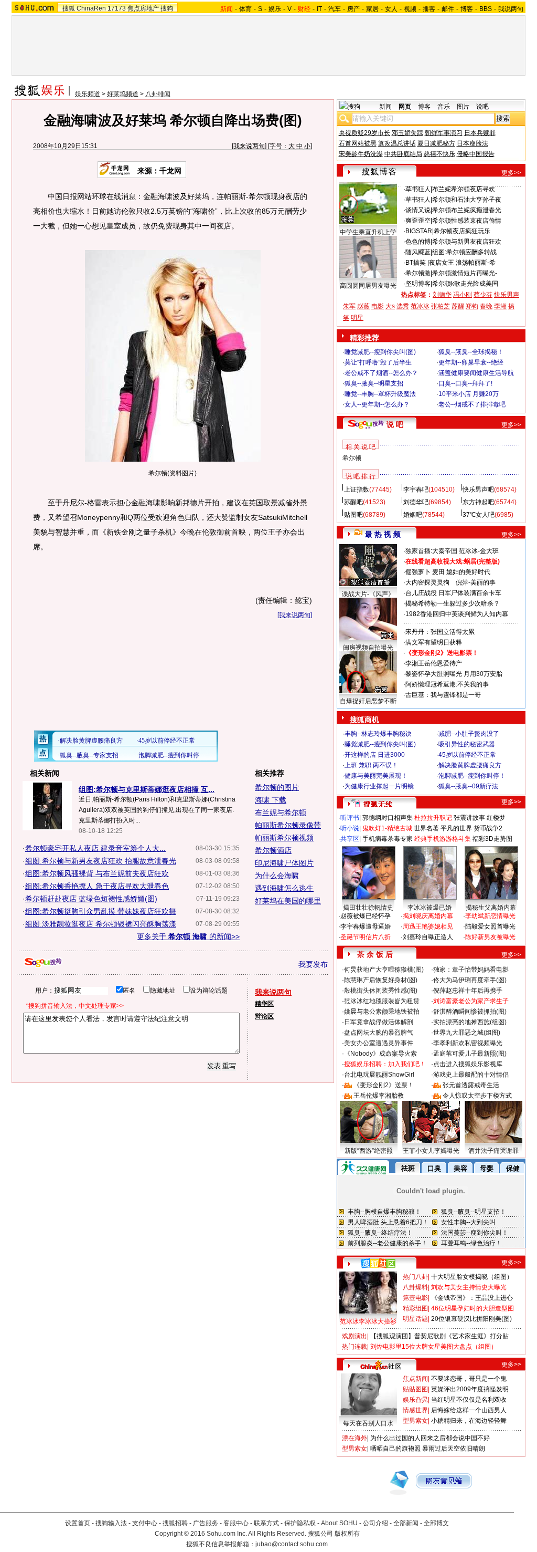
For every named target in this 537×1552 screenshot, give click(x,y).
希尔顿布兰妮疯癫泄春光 (466, 210)
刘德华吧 (415, 502)
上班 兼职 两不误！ (371, 765)
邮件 (448, 9)
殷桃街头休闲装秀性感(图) (380, 990)
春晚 (486, 306)
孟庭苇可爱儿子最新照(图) (470, 1053)
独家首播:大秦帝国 (431, 551)
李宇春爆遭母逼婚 (365, 926)
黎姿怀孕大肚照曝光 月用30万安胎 (453, 674)
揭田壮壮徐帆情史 (368, 907)
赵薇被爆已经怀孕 (365, 916)
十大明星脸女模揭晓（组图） (472, 1276)
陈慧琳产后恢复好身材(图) (380, 980)
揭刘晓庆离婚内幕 (428, 916)
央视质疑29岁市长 (364, 133)
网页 (405, 106)
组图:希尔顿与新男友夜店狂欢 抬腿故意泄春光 (100, 861)
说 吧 (394, 424)
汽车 (334, 9)
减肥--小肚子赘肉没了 (468, 733)
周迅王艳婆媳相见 (428, 926)
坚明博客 (418, 283)
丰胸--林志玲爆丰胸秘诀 (378, 733)
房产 (353, 9)
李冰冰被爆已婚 (429, 907)
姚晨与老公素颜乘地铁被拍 (382, 1011)
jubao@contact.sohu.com (291, 1544)
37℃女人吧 (479, 514)
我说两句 (510, 9)
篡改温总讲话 (397, 143)
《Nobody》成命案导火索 (380, 1053)
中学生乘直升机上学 (368, 232)
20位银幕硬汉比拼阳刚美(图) (471, 1318)
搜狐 (68, 8)
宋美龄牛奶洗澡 (361, 154)
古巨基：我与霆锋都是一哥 (443, 695)
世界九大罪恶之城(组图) (466, 1032)
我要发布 (313, 964)
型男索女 (415, 1420)
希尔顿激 (418, 273)
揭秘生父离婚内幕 (491, 907)
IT (319, 9)
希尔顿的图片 (277, 787)
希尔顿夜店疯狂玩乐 (462, 231)
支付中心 (144, 1523)
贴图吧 (353, 514)
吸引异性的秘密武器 (466, 744)
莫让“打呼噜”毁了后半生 (378, 362)
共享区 (349, 838)
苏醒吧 (353, 502)
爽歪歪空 (418, 220)
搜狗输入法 (111, 1523)
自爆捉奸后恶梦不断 (368, 701)
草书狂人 (418, 189)
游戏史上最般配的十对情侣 (471, 1074)
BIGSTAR (418, 231)
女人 (391, 9)
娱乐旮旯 (415, 1399)
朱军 (349, 306)
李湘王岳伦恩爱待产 (433, 663)
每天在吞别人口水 (368, 1423)
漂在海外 (354, 1438)
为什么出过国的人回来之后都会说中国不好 (430, 1438)
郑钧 (472, 306)
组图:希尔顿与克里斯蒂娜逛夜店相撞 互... (146, 789)
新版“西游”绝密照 (369, 1150)
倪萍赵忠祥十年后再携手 (467, 990)
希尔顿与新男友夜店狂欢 (466, 241)
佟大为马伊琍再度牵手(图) (470, 980)
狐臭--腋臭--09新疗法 (468, 786)
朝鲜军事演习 (444, 133)
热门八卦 (415, 1276)
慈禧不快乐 (439, 154)
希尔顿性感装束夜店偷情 (466, 220)
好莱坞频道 (122, 94)
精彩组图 (415, 1308)
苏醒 (458, 306)
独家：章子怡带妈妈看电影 (471, 969)
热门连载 (354, 1346)
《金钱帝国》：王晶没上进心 (472, 1297)
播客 (429, 9)
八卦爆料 (415, 1287)
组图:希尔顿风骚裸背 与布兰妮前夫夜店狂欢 (97, 873)
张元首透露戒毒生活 (471, 1085)
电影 (377, 306)
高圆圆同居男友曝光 (368, 285)
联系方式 (266, 1523)
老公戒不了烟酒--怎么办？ (381, 373)
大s (390, 306)
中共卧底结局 (403, 154)
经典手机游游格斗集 (442, 838)
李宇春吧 (415, 489)
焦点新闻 (415, 1378)
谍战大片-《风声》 (368, 594)
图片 (463, 106)
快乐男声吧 (478, 489)
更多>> (511, 172)
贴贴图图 (415, 1389)
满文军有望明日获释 (433, 642)
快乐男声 (506, 294)
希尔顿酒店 (273, 850)
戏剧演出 (354, 1336)
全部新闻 (405, 1523)
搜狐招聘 (175, 1523)
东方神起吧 (478, 502)
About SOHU (339, 1523)
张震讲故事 (469, 817)
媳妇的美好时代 (468, 572)
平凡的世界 (456, 828)
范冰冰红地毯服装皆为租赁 (382, 1001)
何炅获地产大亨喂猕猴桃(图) (384, 969)
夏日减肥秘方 (436, 143)
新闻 (385, 106)
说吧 (482, 106)
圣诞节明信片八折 (365, 937)
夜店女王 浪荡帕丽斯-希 (462, 262)
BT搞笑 (416, 262)
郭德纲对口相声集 (387, 817)
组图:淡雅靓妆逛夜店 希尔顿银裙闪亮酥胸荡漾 (100, 924)
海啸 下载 (270, 800)
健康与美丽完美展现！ (376, 775)
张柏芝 (440, 306)
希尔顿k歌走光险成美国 (465, 283)
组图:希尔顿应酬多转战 (464, 252)
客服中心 (236, 1523)
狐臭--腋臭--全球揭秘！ (470, 352)
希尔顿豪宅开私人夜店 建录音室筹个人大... (95, 848)
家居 (372, 9)
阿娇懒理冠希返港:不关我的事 (447, 684)
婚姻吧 (412, 514)
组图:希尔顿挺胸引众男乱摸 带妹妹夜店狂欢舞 (100, 911)
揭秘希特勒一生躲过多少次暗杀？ (452, 603)
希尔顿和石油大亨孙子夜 (466, 199)
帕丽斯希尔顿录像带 (288, 825)
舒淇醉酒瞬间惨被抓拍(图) (470, 1011)
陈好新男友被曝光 (490, 937)
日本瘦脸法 (472, 143)
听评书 (349, 817)
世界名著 (426, 828)
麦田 (438, 572)
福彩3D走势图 (492, 838)
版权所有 (347, 1533)
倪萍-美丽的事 (476, 582)
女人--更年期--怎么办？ (377, 404)
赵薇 (363, 306)
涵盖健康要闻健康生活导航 (476, 373)
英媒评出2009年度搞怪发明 (470, 1389)
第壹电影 (415, 1297)
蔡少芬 (483, 294)
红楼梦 (496, 817)
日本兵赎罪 (480, 133)
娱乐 (274, 9)
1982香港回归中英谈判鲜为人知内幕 (456, 614)
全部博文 (436, 1523)
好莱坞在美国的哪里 (288, 901)
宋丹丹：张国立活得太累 (440, 632)
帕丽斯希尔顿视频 (284, 838)
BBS (485, 9)
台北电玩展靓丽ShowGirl (379, 1074)
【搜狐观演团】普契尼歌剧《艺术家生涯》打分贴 (439, 1336)
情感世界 (415, 1410)
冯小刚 (462, 294)
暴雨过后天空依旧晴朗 (453, 1448)
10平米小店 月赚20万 (468, 394)
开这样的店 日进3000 (375, 754)
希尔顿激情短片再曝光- (464, 273)
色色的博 (418, 241)
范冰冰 (420, 306)
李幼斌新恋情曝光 (490, 916)
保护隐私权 (300, 1523)
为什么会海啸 (277, 875)
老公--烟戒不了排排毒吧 (472, 404)
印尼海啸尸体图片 (284, 863)
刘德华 (442, 294)
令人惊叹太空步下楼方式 (477, 1095)
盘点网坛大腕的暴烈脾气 (378, 1032)
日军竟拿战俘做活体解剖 (378, 1022)
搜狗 (166, 8)
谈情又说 (418, 210)
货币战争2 (488, 828)
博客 (466, 9)
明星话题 (415, 1318)
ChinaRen (91, 8)
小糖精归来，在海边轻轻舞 (469, 1420)
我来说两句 (249, 146)
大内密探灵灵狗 (427, 582)
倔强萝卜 (418, 572)
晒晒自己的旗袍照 (395, 1448)
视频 (410, 9)
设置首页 (77, 1523)
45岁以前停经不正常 (467, 754)
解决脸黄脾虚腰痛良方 (469, 765)
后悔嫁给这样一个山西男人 (469, 1410)
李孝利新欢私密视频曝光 (467, 1043)
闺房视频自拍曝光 (368, 647)
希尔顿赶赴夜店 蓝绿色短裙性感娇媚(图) (91, 898)
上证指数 (356, 489)
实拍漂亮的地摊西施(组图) (470, 1022)
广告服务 (205, 1523)
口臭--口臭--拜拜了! (465, 383)
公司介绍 (375, 1523)
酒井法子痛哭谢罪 (493, 1150)
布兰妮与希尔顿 (280, 812)
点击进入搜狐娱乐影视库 (467, 1064)
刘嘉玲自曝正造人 (428, 937)
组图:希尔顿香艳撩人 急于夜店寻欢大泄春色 (97, 886)
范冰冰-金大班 (479, 551)
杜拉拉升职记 (433, 817)
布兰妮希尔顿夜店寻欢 (463, 189)
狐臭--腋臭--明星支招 (374, 383)
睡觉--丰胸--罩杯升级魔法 (380, 394)
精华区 (264, 1003)
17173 (117, 8)
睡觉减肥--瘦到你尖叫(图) (380, 352)
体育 (245, 9)
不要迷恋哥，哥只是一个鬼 (469, 1378)
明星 (357, 317)
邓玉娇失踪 (407, 133)
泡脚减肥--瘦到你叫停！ (472, 775)
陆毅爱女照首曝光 (490, 926)
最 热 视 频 (383, 534)
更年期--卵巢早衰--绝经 (470, 362)
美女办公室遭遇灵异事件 (378, 1043)
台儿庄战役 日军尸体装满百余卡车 (453, 593)
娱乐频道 (87, 94)
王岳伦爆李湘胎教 (378, 1095)
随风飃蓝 (418, 252)
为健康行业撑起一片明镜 (379, 786)
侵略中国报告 (476, 154)
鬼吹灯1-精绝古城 (387, 828)
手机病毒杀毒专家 (387, 838)
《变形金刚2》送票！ (383, 1085)
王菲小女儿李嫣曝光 (431, 1150)
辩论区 (264, 1016)
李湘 (500, 306)
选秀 (402, 306)
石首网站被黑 (358, 143)
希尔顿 (351, 458)
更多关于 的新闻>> (188, 936)
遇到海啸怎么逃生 (284, 888)
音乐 (443, 106)
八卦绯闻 (157, 94)
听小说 (349, 828)
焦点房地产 (143, 8)
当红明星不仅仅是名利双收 (469, 1399)
